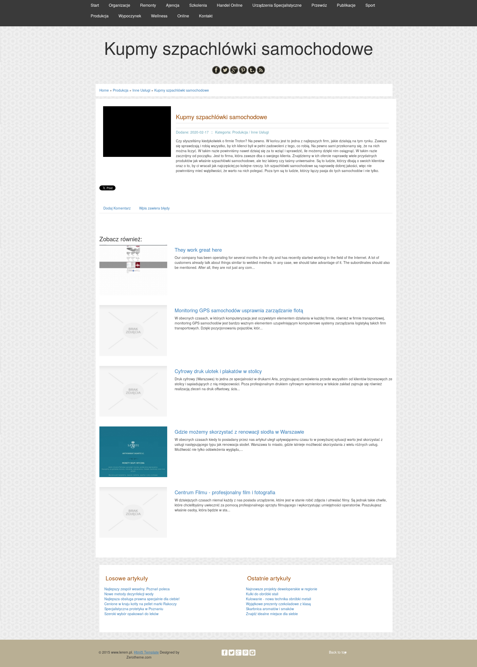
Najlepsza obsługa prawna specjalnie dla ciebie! (142, 598)
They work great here (198, 249)
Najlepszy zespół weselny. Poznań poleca (137, 588)
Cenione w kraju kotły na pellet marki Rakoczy (140, 603)
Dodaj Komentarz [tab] (117, 208)
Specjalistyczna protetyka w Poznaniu (133, 608)
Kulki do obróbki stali (262, 593)
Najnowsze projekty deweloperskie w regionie (281, 588)
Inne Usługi (141, 90)
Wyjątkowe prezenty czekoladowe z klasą (278, 603)
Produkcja (120, 90)
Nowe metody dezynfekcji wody (129, 593)
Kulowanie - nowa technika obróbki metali (278, 598)
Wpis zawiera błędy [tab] (154, 208)
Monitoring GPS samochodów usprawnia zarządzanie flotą (239, 310)
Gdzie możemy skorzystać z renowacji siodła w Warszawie (239, 431)
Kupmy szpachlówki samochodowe (181, 90)
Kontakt (205, 16)
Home (104, 90)
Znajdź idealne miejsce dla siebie (272, 613)
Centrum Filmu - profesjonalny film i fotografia (225, 492)
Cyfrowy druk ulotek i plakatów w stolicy (218, 371)
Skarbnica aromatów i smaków (270, 608)
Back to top (338, 652)
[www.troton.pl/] (137, 131)
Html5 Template (146, 652)
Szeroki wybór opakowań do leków (131, 613)
